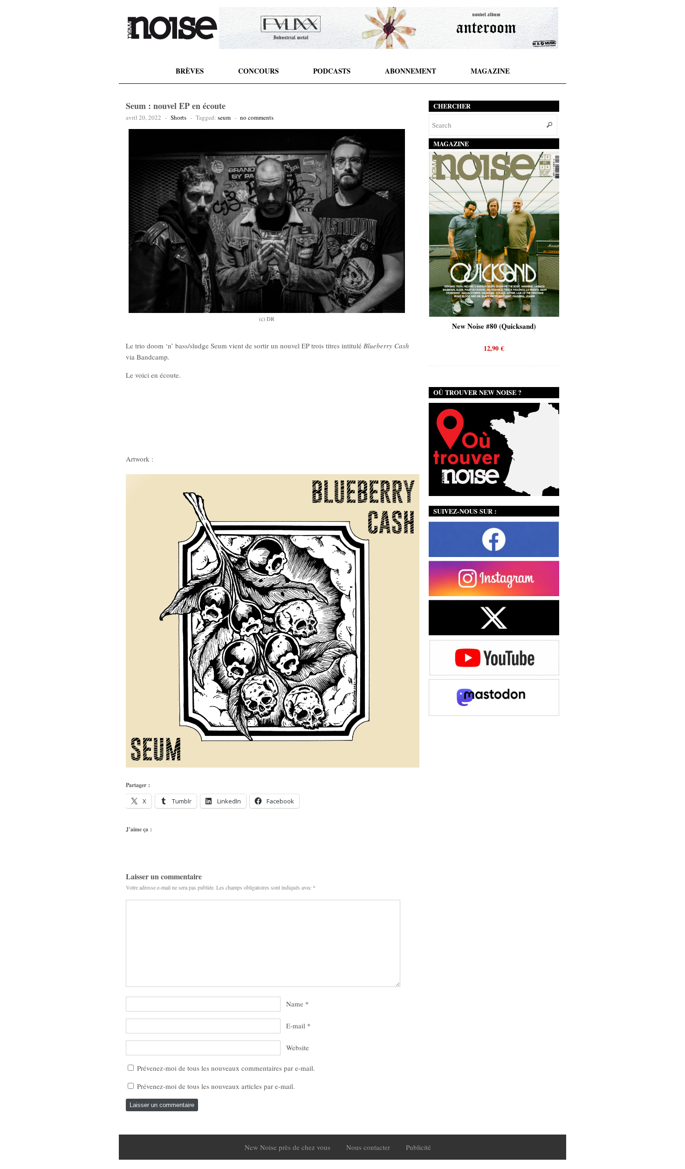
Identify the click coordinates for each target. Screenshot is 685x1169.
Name (294, 1003)
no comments (257, 117)
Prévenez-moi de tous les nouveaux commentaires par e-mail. (226, 1068)
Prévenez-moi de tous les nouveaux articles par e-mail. (216, 1086)
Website (297, 1047)
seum (224, 117)
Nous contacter (368, 1147)
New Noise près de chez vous (287, 1147)
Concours (258, 71)
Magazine (490, 71)
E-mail (295, 1025)
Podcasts (331, 71)
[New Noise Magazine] (172, 28)
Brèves (190, 71)
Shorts (178, 117)
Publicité (418, 1147)
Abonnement (410, 71)
